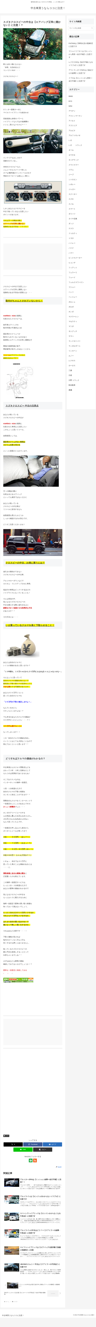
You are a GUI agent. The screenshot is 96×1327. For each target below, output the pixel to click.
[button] (42, 1149)
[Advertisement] (32, 257)
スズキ (7, 1135)
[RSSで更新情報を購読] (35, 1160)
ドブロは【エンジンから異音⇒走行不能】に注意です (80, 79)
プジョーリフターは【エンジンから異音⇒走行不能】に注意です (80, 54)
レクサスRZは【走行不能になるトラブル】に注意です (81, 63)
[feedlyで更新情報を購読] (31, 1160)
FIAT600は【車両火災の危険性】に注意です (81, 44)
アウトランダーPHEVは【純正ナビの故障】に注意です (81, 71)
